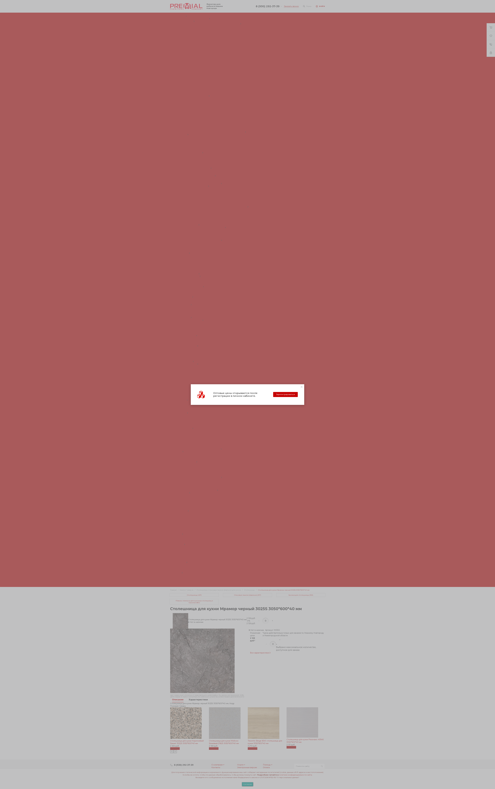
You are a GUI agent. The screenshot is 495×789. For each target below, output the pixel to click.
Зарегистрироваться (285, 394)
